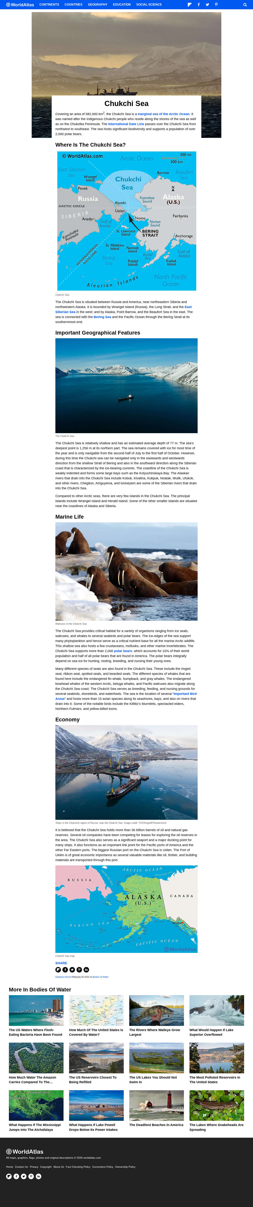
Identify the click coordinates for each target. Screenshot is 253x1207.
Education (122, 4)
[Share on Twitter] (72, 970)
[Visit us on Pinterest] (31, 1176)
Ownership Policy (125, 1166)
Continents (49, 4)
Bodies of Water (101, 977)
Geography (97, 4)
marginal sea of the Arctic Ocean (163, 114)
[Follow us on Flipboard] (9, 1176)
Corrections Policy (102, 1166)
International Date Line (126, 124)
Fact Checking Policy (78, 1166)
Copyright (45, 1166)
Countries (73, 4)
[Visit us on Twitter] (23, 1176)
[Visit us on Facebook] (16, 1176)
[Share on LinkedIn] (86, 970)
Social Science (149, 4)
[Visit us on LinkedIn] (38, 1176)
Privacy (34, 1166)
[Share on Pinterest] (79, 970)
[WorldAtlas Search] (245, 4)
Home (9, 1166)
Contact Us (21, 1166)
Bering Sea (102, 317)
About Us (58, 1166)
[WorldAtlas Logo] (21, 5)
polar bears (123, 651)
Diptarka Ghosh (63, 977)
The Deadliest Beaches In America (156, 1125)
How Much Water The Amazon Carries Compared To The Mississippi (32, 1082)
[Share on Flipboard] (58, 970)
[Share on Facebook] (65, 970)
